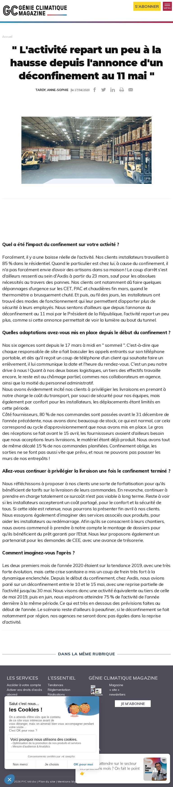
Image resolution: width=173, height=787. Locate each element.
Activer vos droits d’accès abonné (24, 692)
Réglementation (59, 690)
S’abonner (147, 6)
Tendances (55, 685)
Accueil (7, 36)
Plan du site (47, 781)
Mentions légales (70, 781)
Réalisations (56, 694)
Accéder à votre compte (24, 685)
